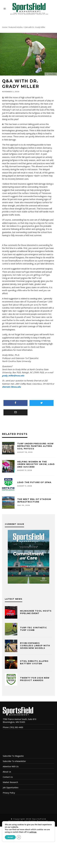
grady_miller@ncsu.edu (13, 375)
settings (32, 832)
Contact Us (8, 777)
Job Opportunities (10, 787)
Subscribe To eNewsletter (14, 761)
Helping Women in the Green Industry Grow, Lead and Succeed (36, 464)
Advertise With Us (11, 766)
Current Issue (14, 524)
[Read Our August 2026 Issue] (28, 557)
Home (4, 27)
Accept (10, 837)
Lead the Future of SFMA (34, 482)
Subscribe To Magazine (13, 756)
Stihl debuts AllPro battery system (34, 662)
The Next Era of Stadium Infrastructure (34, 500)
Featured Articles (16, 27)
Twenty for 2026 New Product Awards (35, 679)
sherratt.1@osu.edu (11, 386)
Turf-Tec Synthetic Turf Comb (33, 628)
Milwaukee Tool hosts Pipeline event (35, 612)
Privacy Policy (9, 792)
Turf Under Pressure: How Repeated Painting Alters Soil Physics (35, 446)
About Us (7, 771)
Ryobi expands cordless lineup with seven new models (35, 645)
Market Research (10, 782)
